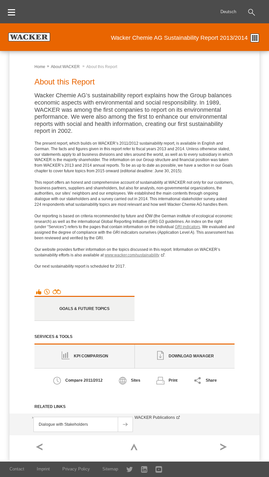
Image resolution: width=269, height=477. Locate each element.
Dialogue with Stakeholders (63, 424)
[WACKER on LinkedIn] (141, 468)
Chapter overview (254, 38)
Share (211, 380)
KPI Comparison (91, 356)
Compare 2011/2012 (84, 380)
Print (173, 380)
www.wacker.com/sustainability (132, 255)
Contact (17, 468)
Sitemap (110, 468)
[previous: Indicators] (42, 448)
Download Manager (191, 356)
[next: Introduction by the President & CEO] (226, 448)
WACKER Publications (154, 417)
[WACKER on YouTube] (156, 468)
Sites (135, 380)
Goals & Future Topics (84, 308)
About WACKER (65, 66)
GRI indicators (187, 227)
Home (39, 66)
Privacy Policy (76, 468)
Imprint (43, 468)
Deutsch (228, 11)
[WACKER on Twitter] (126, 468)
